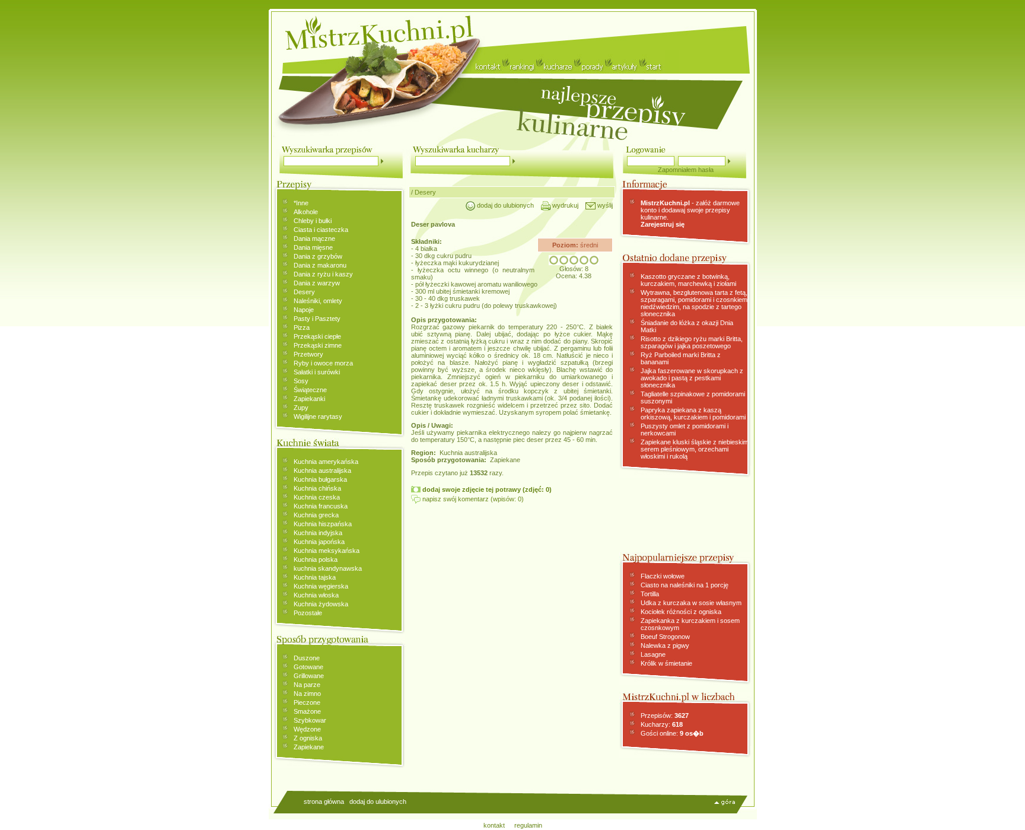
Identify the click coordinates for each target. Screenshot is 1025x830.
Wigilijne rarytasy (318, 416)
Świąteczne (310, 389)
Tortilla (650, 593)
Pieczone (307, 702)
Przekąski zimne (318, 345)
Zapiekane (309, 747)
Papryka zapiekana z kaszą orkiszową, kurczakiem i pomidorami (693, 413)
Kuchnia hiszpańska (323, 523)
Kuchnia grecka (316, 515)
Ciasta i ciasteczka (321, 229)
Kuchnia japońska (319, 541)
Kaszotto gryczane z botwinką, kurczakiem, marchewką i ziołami (688, 280)
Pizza (302, 327)
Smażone (307, 711)
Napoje (304, 309)
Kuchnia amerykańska (326, 461)
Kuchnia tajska (315, 577)
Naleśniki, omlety (318, 300)
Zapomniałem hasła (686, 169)
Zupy (301, 407)
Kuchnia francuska (321, 506)
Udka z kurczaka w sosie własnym (691, 602)
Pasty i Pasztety (317, 318)
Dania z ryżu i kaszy (323, 274)
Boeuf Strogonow (665, 636)
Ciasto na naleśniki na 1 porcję (684, 585)
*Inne (301, 202)
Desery (304, 291)
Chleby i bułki (313, 220)
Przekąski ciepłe (317, 336)
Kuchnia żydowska (321, 604)
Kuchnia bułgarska (320, 479)
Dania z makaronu (320, 265)
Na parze (307, 684)
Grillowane (309, 675)
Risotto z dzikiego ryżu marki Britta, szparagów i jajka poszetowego (692, 342)
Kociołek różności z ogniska (681, 611)
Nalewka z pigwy (665, 645)
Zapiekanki (309, 398)
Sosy (301, 380)
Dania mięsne (313, 247)
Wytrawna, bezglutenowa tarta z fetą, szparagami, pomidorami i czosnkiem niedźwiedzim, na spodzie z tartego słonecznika (694, 303)
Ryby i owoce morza (323, 363)
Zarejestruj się (663, 224)
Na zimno (307, 693)
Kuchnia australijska (322, 470)
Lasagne (653, 654)
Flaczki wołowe (663, 576)
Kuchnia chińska (317, 488)
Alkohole (306, 211)
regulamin (528, 825)
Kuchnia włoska (316, 595)
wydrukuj (564, 205)
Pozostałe (308, 612)
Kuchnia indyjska (318, 532)
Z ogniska (308, 738)
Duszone (307, 658)
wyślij (604, 205)
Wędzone (307, 729)
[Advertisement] (512, 593)
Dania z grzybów (318, 256)
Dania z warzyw (317, 283)
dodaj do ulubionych (504, 205)
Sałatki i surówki (317, 372)
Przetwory (308, 354)
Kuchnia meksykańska (326, 550)
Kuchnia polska (316, 559)
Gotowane (308, 666)
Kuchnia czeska (317, 497)
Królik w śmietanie (666, 663)
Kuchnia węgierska (321, 586)
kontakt (494, 825)
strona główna (324, 801)
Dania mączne (314, 238)
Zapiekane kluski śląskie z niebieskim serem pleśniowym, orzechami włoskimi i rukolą (695, 449)
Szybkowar (310, 720)
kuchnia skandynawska (328, 568)
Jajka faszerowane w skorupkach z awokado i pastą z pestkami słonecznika (692, 378)
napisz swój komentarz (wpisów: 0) (472, 499)
